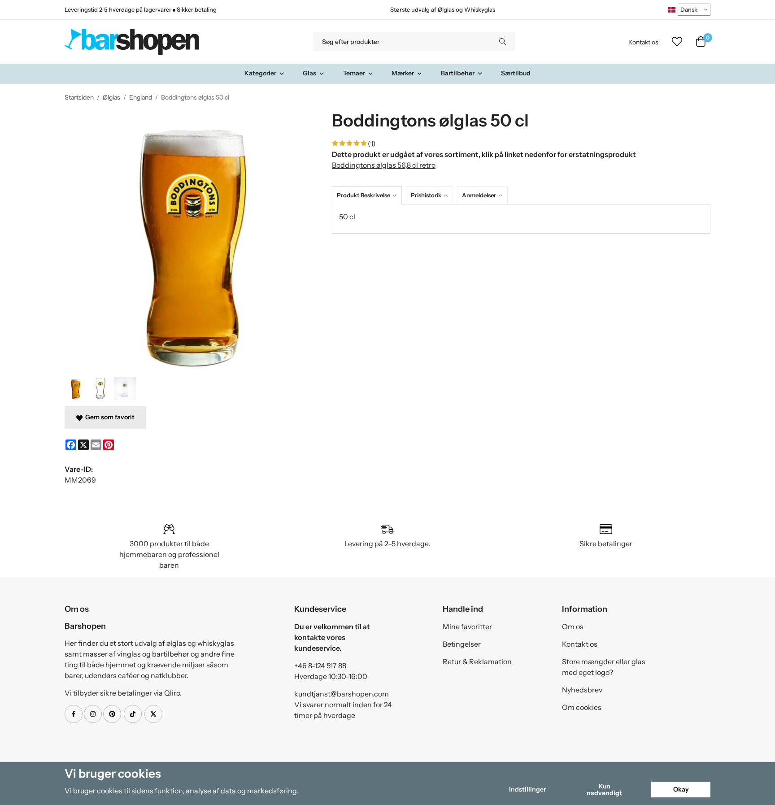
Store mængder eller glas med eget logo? (603, 667)
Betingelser (462, 644)
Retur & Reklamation (477, 661)
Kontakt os (643, 42)
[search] (502, 41)
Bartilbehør (458, 73)
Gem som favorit (109, 417)
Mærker (403, 73)
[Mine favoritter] (677, 41)
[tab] (369, 195)
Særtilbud (516, 73)
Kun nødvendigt (604, 789)
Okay (681, 789)
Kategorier (260, 73)
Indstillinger (527, 789)
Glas (309, 73)
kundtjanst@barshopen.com (341, 693)
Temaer (354, 73)
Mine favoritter (467, 626)
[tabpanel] (521, 219)
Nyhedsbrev (582, 689)
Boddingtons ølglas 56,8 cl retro (383, 165)
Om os (572, 626)
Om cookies (581, 707)
